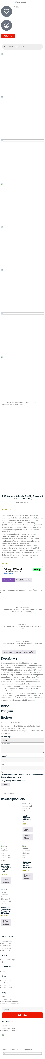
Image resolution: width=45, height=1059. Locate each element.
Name (4, 756)
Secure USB (11, 402)
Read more (26, 830)
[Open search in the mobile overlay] (22, 47)
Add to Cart (8, 580)
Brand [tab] (18, 652)
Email (3, 764)
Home (3, 402)
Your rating (6, 737)
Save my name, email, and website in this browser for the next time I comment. (22, 776)
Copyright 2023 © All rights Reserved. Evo (17, 1049)
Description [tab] (9, 652)
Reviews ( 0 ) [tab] (29, 652)
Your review (6, 744)
